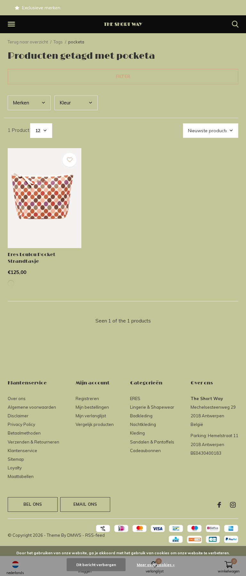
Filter (123, 76)
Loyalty (15, 467)
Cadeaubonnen (145, 450)
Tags (58, 41)
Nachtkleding (143, 424)
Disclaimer (18, 415)
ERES (135, 398)
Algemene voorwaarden (32, 407)
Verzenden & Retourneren (33, 441)
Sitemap (16, 459)
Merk (21, 103)
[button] (12, 24)
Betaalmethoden (24, 433)
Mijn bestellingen (92, 407)
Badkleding (141, 415)
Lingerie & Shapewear (152, 407)
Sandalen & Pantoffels (152, 441)
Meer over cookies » (156, 564)
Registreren (87, 398)
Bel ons (32, 504)
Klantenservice (22, 450)
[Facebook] (219, 505)
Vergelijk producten (95, 424)
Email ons (85, 504)
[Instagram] (233, 505)
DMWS (74, 535)
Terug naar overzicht (28, 41)
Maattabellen (21, 476)
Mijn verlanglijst (91, 415)
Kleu (65, 103)
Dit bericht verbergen (96, 564)
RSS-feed (95, 535)
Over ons (17, 398)
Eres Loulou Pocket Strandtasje (31, 258)
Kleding (137, 433)
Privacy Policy (21, 424)
